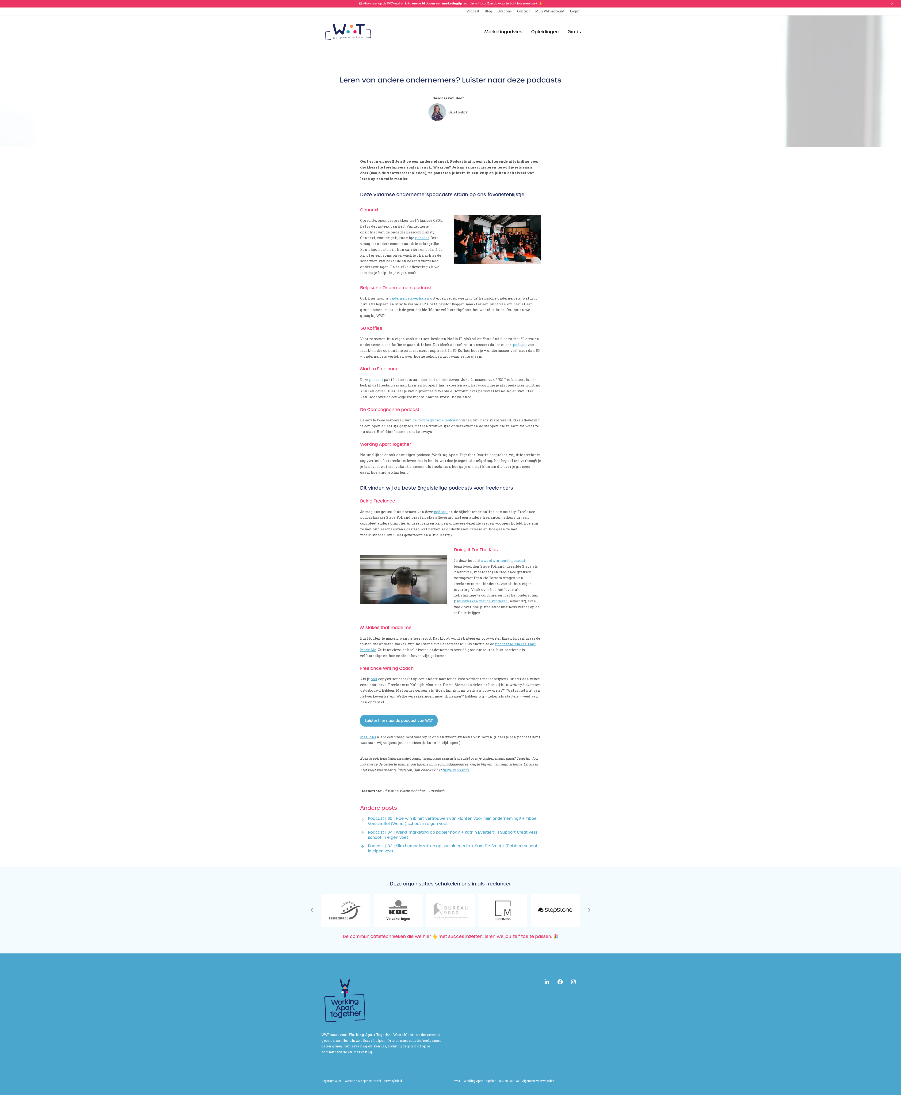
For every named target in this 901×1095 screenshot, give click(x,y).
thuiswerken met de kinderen (481, 601)
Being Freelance (377, 501)
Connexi (369, 210)
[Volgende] (589, 910)
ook (374, 678)
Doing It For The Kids (476, 549)
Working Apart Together (385, 444)
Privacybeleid (393, 1081)
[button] (892, 3)
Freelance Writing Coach (387, 668)
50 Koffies (371, 328)
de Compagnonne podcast (435, 420)
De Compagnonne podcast (389, 409)
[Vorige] (312, 910)
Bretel (377, 1081)
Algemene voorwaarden (538, 1081)
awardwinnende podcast (503, 560)
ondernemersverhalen (409, 298)
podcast (422, 237)
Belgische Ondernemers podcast (396, 287)
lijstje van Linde (456, 770)
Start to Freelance (379, 368)
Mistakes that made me (386, 627)
